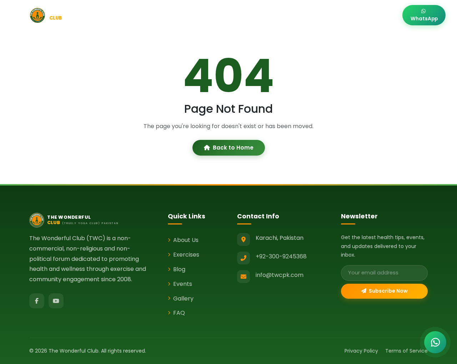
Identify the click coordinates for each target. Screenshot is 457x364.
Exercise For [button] (203, 15)
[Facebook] (36, 300)
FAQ (179, 313)
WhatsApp (424, 18)
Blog (235, 15)
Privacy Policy (361, 350)
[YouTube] (56, 300)
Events (261, 15)
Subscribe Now (388, 290)
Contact (383, 15)
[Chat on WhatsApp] (435, 342)
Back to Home (233, 147)
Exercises (186, 255)
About (169, 15)
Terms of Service (406, 350)
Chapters (292, 15)
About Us (186, 240)
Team (323, 15)
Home (142, 15)
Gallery (351, 15)
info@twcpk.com (279, 275)
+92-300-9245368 (281, 256)
